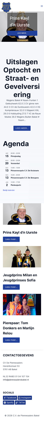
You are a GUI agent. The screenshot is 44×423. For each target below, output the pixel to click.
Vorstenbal (15, 163)
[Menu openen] (41, 6)
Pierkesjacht (16, 185)
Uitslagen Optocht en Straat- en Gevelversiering (22, 78)
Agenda (16, 144)
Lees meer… (11, 287)
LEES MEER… (22, 128)
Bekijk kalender (9, 190)
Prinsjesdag (16, 156)
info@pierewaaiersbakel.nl (16, 380)
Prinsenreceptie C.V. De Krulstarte (25, 170)
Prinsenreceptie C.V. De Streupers (25, 177)
